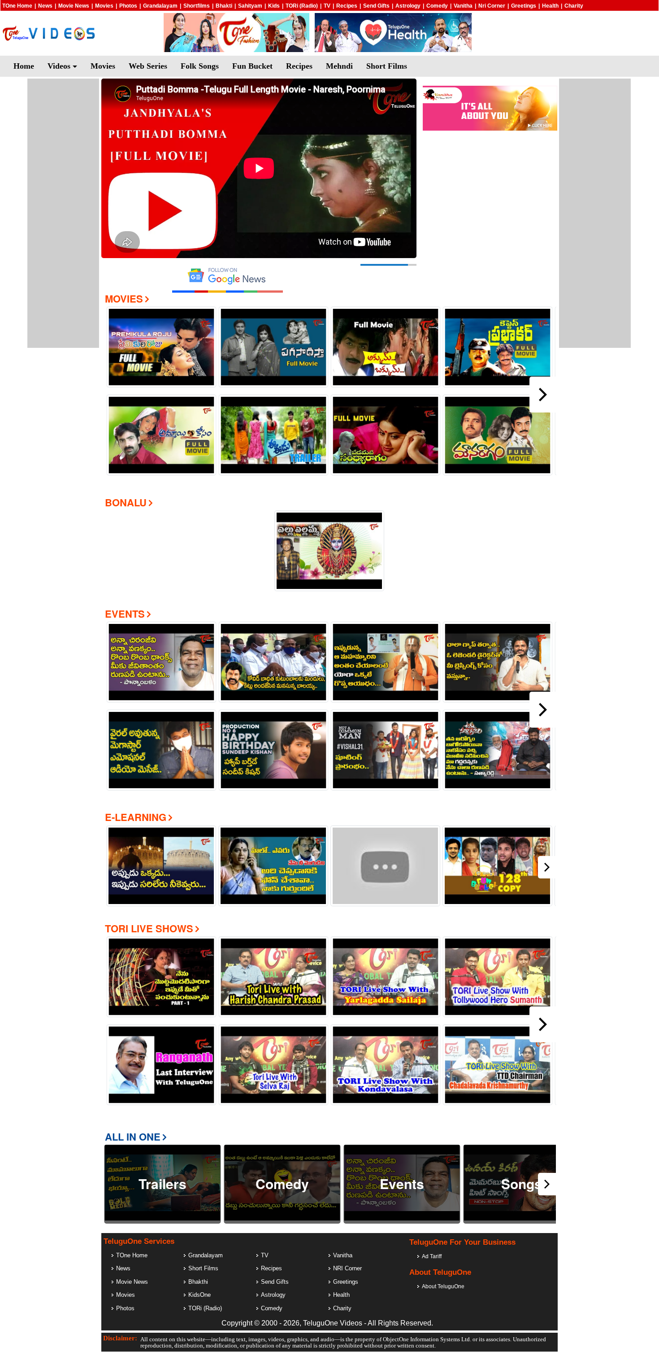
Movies (104, 6)
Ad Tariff (432, 1256)
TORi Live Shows (149, 928)
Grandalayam (160, 6)
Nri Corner (491, 6)
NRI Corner (347, 1268)
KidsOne (199, 1294)
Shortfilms (196, 6)
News (45, 6)
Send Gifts (376, 6)
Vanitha (463, 6)
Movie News (73, 6)
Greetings (523, 6)
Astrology (408, 6)
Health (550, 6)
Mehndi (339, 65)
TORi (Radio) (302, 6)
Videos (60, 65)
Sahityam (250, 6)
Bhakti (224, 6)
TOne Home (17, 6)
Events (125, 613)
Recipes (346, 6)
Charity (573, 6)
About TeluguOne (443, 1286)
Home (23, 65)
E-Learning (135, 817)
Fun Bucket (252, 65)
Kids (274, 6)
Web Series (148, 65)
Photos (128, 6)
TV (327, 6)
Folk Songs (200, 65)
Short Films (386, 65)
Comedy (437, 6)
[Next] (542, 395)
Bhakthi (198, 1281)
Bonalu (126, 502)
